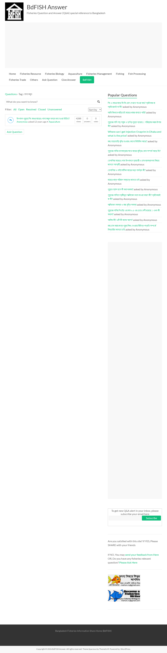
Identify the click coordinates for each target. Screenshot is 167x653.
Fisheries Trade (17, 79)
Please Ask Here (128, 562)
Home (12, 73)
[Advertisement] (83, 45)
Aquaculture (75, 73)
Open (21, 109)
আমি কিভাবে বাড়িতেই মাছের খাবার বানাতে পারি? (127, 112)
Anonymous (22, 121)
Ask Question (49, 79)
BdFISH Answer (47, 7)
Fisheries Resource (30, 73)
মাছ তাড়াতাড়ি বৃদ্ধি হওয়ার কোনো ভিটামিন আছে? (127, 141)
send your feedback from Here (142, 554)
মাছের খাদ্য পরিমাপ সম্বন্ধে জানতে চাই (124, 179)
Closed (42, 109)
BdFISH (87, 79)
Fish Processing (137, 73)
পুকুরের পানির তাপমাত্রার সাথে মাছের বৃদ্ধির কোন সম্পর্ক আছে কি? (134, 150)
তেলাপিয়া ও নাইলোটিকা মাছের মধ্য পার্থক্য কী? (126, 170)
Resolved (31, 109)
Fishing (120, 73)
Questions (11, 94)
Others (34, 79)
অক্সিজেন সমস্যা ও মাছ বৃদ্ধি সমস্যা (122, 204)
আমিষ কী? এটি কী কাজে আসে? (120, 219)
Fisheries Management (99, 73)
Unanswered (54, 109)
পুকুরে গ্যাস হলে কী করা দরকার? (120, 189)
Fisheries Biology (54, 73)
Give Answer (68, 79)
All (14, 109)
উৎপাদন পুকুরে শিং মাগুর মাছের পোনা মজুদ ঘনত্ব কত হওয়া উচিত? (43, 118)
